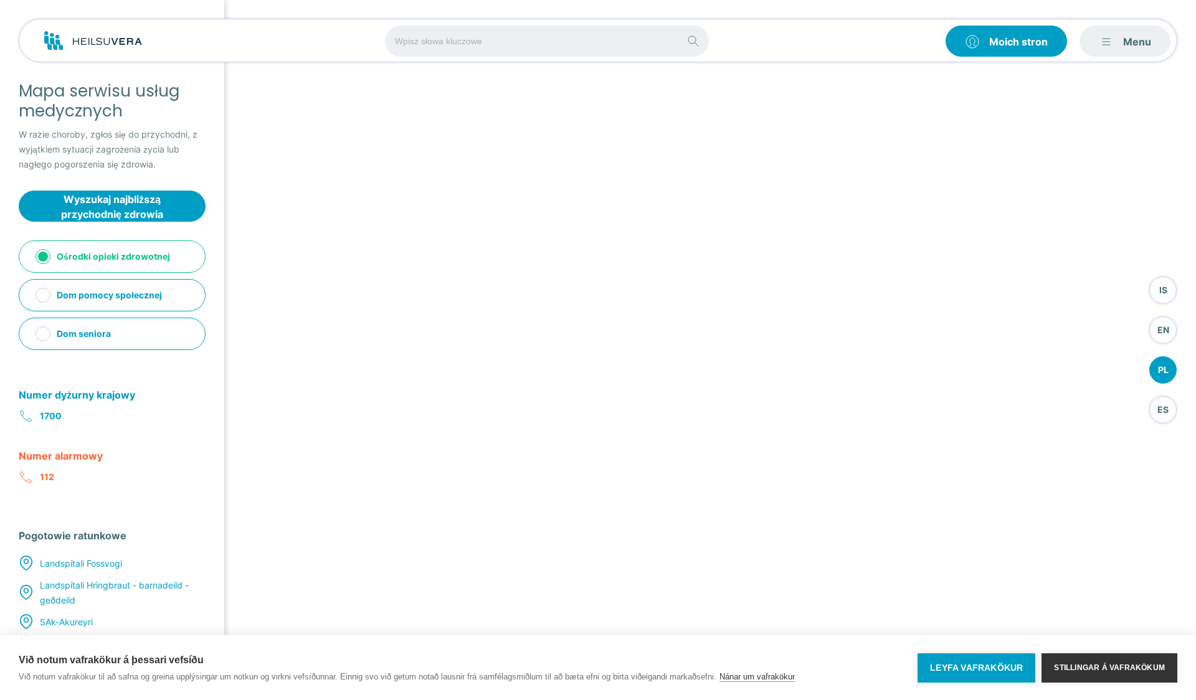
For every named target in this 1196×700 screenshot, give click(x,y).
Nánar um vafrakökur (757, 676)
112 (47, 476)
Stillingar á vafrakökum (1109, 667)
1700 (51, 415)
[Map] (708, 350)
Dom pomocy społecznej (109, 295)
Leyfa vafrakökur (976, 668)
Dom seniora (84, 333)
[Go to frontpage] (93, 41)
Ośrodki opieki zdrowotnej (113, 256)
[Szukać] (693, 41)
